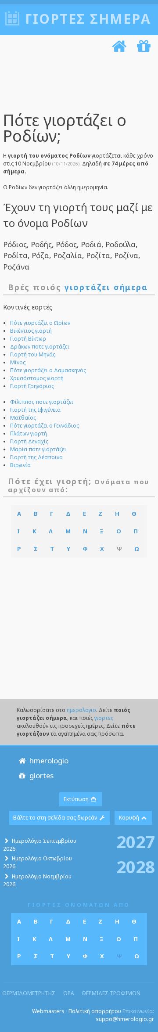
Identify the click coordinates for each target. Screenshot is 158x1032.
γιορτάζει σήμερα (106, 287)
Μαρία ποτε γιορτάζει (38, 449)
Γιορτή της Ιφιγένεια (35, 410)
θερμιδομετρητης (28, 993)
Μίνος (17, 362)
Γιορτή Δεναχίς (29, 441)
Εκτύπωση (77, 799)
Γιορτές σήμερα (88, 19)
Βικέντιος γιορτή (31, 330)
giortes (41, 775)
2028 (135, 866)
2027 (135, 841)
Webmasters (48, 1011)
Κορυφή (129, 817)
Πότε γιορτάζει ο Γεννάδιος (44, 425)
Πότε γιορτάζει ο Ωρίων (40, 323)
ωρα (68, 993)
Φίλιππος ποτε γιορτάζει (41, 402)
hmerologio (48, 760)
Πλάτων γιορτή (28, 433)
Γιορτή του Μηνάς (32, 354)
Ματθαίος (23, 417)
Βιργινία (20, 465)
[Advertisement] (76, 84)
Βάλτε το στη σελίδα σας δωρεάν (55, 817)
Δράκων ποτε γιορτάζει (39, 346)
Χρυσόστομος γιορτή (37, 378)
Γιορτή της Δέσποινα (36, 457)
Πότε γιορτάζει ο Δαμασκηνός (48, 370)
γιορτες (103, 718)
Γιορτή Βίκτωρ (28, 338)
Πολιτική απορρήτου (94, 1011)
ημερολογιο (81, 710)
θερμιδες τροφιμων (111, 993)
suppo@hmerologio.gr (125, 1019)
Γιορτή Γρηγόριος (32, 386)
